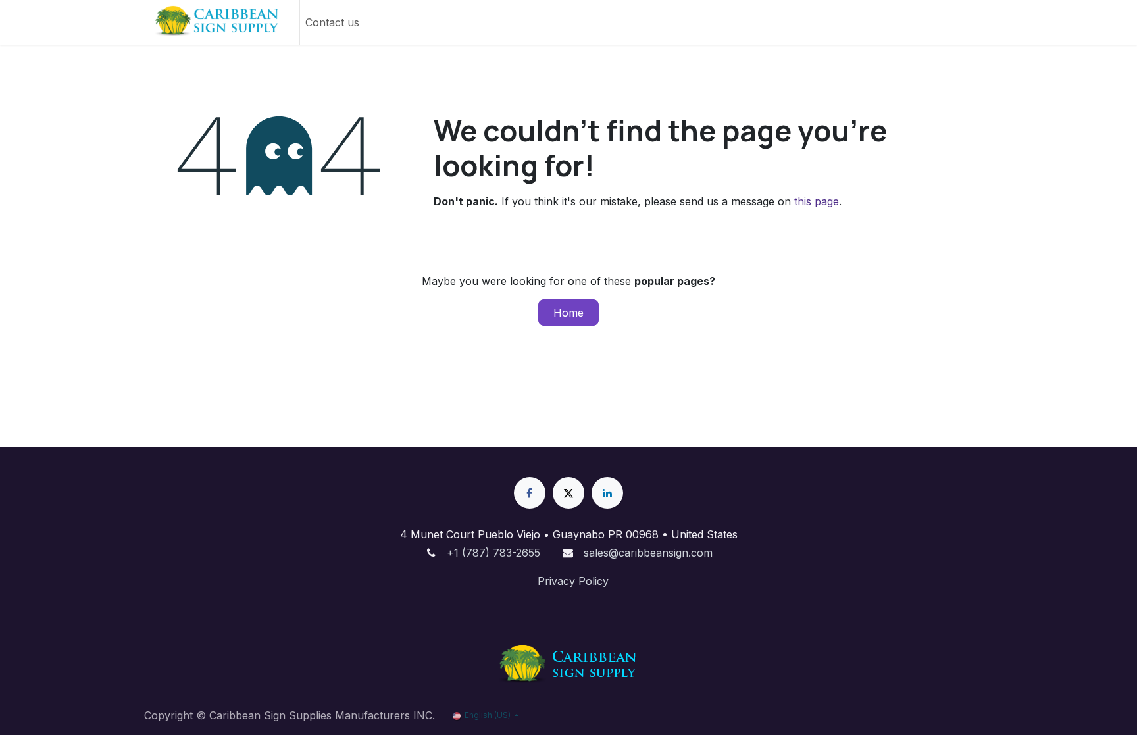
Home (568, 312)
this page (816, 201)
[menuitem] (332, 22)
